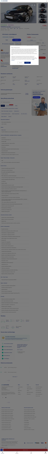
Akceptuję (27, 62)
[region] (24, 55)
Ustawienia (20, 62)
